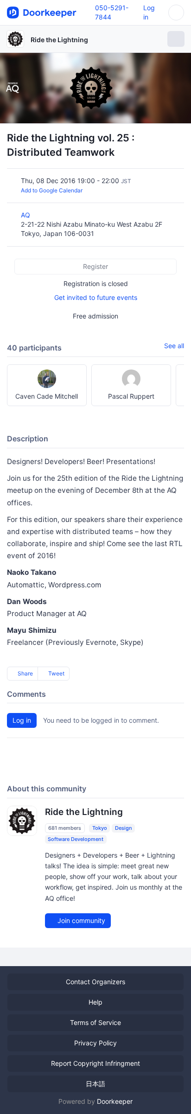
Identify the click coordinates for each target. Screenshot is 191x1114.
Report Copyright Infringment (95, 1063)
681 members (64, 828)
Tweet (55, 673)
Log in (22, 720)
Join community (80, 920)
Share (24, 673)
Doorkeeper (115, 1101)
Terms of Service (95, 1022)
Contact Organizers (95, 982)
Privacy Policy (95, 1043)
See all (174, 346)
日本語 (95, 1084)
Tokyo (99, 828)
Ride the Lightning (59, 40)
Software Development (75, 839)
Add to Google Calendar (52, 190)
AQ (26, 215)
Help (95, 1002)
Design (123, 828)
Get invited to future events (95, 297)
